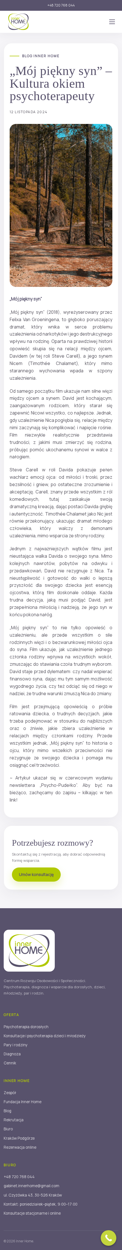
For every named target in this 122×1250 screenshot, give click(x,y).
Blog (7, 1110)
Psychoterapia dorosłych (26, 1026)
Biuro (8, 1128)
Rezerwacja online (20, 1147)
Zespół (10, 1092)
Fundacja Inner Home (22, 1101)
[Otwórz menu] (112, 22)
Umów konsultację (36, 874)
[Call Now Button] (108, 1238)
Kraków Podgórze (19, 1138)
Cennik (10, 1063)
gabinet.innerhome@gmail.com (31, 1185)
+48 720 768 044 (61, 5)
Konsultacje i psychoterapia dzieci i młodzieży (45, 1035)
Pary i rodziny (16, 1044)
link (13, 800)
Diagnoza (12, 1053)
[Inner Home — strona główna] (18, 22)
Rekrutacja (14, 1119)
